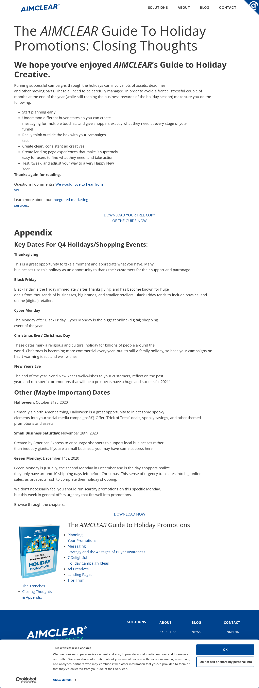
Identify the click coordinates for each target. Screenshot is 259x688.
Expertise (168, 632)
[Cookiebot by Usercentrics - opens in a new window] (26, 680)
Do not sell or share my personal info (226, 661)
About (184, 7)
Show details (62, 680)
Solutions (158, 7)
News (196, 632)
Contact (228, 7)
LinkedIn (231, 632)
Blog (204, 7)
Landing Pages (80, 574)
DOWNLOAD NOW (129, 514)
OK (225, 649)
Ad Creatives (78, 568)
